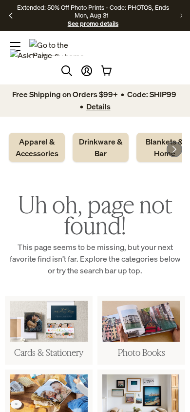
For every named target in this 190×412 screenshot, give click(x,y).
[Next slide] (174, 149)
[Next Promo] (181, 16)
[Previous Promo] (11, 16)
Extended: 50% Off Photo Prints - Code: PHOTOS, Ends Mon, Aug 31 (93, 11)
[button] (86, 70)
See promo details (93, 23)
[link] (37, 147)
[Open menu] (15, 46)
